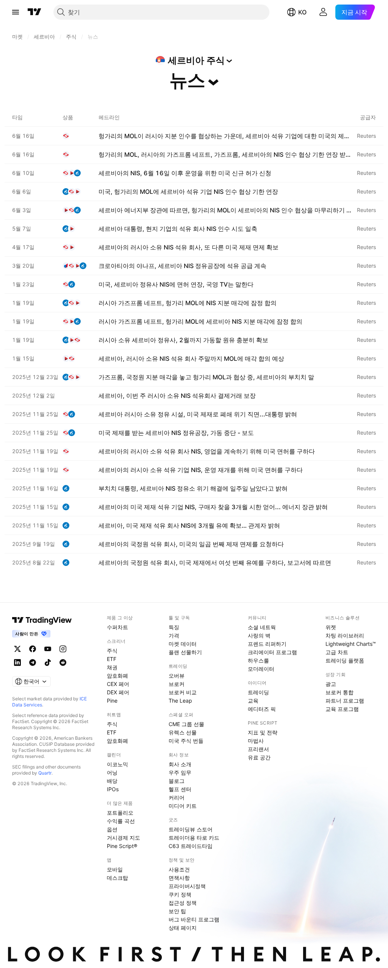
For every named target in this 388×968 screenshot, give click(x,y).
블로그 (177, 781)
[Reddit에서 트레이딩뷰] (63, 662)
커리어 (177, 797)
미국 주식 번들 (186, 740)
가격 (174, 635)
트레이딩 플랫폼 (344, 660)
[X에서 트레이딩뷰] (17, 649)
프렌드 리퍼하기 (267, 644)
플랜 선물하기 (185, 652)
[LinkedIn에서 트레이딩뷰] (17, 662)
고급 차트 (336, 652)
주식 (112, 650)
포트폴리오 (120, 812)
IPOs (113, 789)
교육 (253, 700)
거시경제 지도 (123, 837)
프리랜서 (258, 749)
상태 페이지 (183, 927)
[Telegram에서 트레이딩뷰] (32, 662)
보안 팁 (177, 911)
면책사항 (179, 877)
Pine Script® (122, 846)
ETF (111, 659)
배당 (112, 781)
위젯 (330, 627)
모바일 (115, 869)
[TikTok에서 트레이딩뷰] (47, 662)
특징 (174, 627)
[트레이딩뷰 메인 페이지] (34, 12)
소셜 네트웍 (262, 627)
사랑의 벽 (259, 635)
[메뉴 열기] (15, 12)
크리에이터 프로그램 (272, 652)
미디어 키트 (183, 806)
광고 (330, 684)
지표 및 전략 (262, 732)
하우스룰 (258, 660)
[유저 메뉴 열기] (323, 12)
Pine (112, 700)
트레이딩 (258, 692)
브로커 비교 (183, 692)
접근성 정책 (183, 902)
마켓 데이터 (183, 644)
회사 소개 (180, 764)
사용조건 (179, 869)
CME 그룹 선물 (186, 724)
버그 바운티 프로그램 (194, 919)
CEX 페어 (118, 684)
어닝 (112, 772)
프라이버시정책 (187, 886)
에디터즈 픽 (262, 709)
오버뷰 (177, 675)
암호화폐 (117, 675)
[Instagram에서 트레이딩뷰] (63, 649)
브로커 (177, 684)
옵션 (112, 829)
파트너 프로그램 (344, 700)
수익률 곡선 (121, 821)
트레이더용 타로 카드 (194, 837)
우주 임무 (180, 772)
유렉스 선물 (183, 732)
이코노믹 (117, 764)
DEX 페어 (118, 692)
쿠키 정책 (180, 894)
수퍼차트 (117, 627)
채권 (112, 667)
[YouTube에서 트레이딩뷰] (47, 649)
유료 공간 (259, 757)
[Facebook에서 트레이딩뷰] (32, 649)
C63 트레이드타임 (191, 846)
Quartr (45, 773)
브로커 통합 (339, 692)
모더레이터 (261, 669)
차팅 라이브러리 (344, 635)
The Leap (180, 700)
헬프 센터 (180, 789)
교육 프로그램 (342, 709)
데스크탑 (117, 877)
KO (302, 12)
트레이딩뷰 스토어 (191, 829)
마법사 (256, 740)
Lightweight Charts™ (350, 644)
